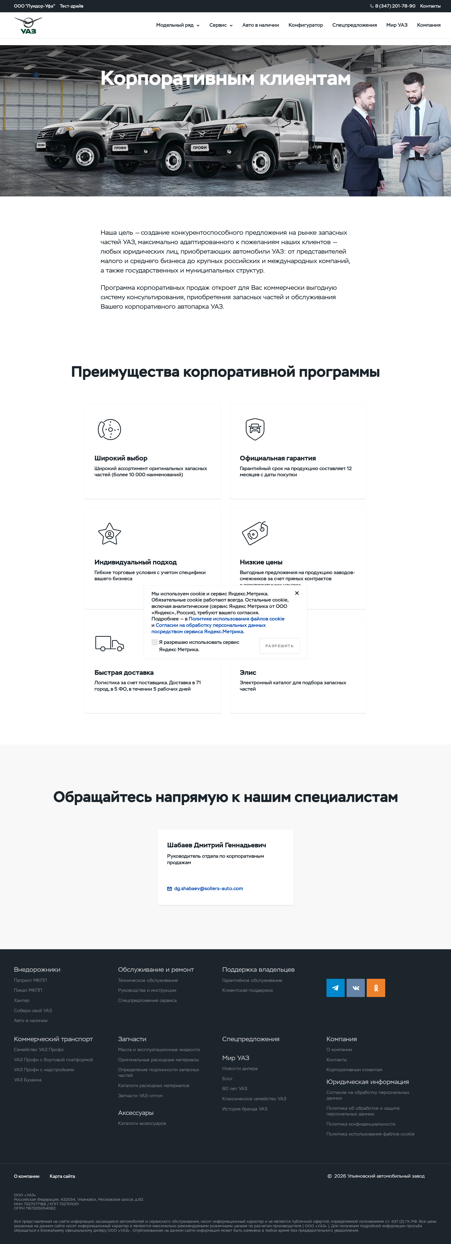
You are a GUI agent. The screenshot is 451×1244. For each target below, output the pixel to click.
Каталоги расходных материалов (153, 1085)
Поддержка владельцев (258, 969)
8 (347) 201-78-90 (395, 6)
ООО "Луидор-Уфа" (34, 6)
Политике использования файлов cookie (237, 618)
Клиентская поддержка (247, 990)
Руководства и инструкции (147, 990)
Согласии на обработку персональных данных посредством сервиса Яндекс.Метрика (209, 628)
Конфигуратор (306, 25)
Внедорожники (37, 969)
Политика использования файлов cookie (370, 1134)
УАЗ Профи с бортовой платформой (53, 1060)
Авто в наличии (260, 25)
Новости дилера (240, 1068)
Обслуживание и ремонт (156, 969)
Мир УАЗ (397, 25)
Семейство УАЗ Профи (38, 1050)
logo (36, 25)
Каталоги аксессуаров (142, 1123)
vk (356, 988)
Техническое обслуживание (148, 980)
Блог (227, 1079)
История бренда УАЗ (244, 1109)
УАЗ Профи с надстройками (44, 1070)
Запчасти (132, 1039)
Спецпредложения (354, 25)
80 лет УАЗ (234, 1089)
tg (335, 988)
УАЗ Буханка (27, 1080)
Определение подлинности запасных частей (158, 1072)
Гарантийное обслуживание (252, 980)
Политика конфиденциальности (360, 1124)
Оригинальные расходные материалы (158, 1060)
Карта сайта (62, 1176)
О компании (339, 1050)
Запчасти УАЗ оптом (140, 1096)
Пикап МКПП (28, 990)
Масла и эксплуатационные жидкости (159, 1050)
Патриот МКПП (30, 980)
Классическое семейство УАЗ (254, 1099)
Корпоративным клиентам (354, 1070)
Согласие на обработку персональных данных (367, 1095)
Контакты (430, 6)
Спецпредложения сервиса (147, 1000)
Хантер (21, 1000)
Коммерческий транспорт (53, 1039)
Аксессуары (136, 1113)
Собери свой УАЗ (33, 1011)
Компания (429, 25)
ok (376, 988)
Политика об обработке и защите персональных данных (363, 1111)
